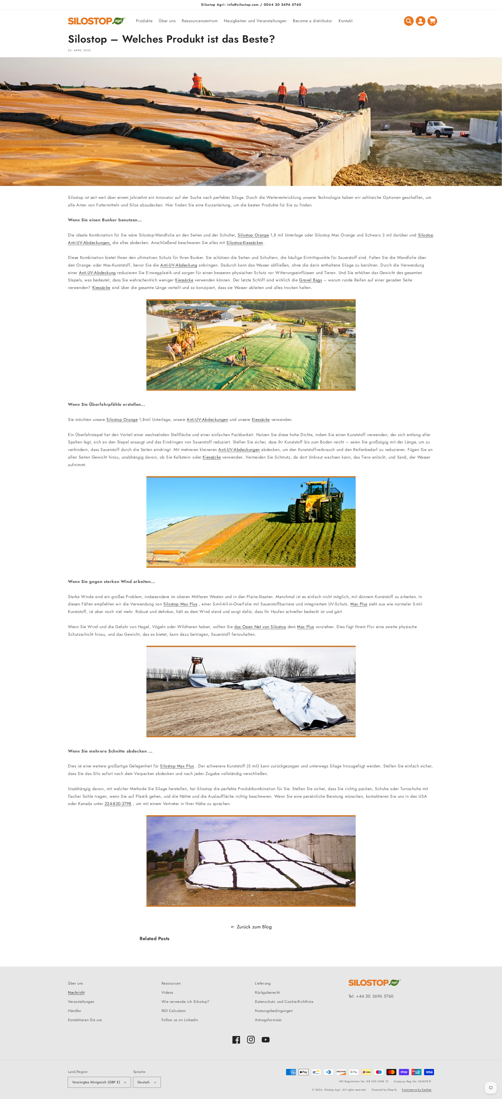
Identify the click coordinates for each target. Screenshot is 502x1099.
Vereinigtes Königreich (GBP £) (96, 1082)
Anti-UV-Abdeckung (178, 265)
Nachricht (76, 992)
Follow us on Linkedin (180, 1019)
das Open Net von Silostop (260, 627)
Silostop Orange (253, 235)
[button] (409, 21)
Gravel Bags (310, 280)
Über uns (75, 983)
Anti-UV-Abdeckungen (207, 420)
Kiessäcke (184, 280)
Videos (168, 992)
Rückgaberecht (267, 992)
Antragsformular (268, 1019)
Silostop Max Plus (180, 604)
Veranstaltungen (81, 1001)
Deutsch (144, 1082)
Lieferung (263, 983)
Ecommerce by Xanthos (416, 1090)
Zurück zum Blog (254, 926)
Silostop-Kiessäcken (244, 243)
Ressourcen (171, 983)
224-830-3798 (118, 804)
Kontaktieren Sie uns (85, 1019)
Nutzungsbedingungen (274, 1010)
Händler (74, 1010)
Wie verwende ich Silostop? (186, 1001)
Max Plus (358, 604)
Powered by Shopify (384, 1090)
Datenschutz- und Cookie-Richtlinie (284, 1001)
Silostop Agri (332, 1090)
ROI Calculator (174, 1010)
